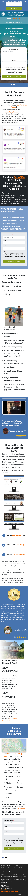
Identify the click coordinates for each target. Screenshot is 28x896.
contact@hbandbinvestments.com (9, 891)
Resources (10, 868)
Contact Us (18, 23)
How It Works (10, 23)
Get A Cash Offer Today (6, 866)
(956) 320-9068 (16, 18)
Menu (13, 85)
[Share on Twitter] (6, 857)
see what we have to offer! (9, 719)
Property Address (14, 49)
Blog (22, 868)
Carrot (20, 894)
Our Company (21, 20)
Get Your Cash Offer (9, 20)
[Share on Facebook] (3, 857)
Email (14, 60)
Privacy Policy (17, 868)
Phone (14, 55)
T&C (14, 66)
